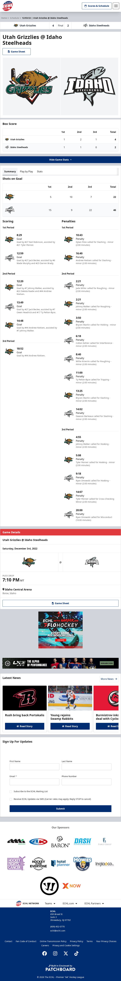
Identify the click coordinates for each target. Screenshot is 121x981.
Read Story (26, 726)
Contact (8, 941)
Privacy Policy (76, 941)
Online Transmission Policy (53, 941)
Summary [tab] (10, 171)
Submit (60, 808)
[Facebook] (44, 953)
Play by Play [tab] (26, 171)
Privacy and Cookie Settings (66, 945)
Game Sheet (18, 51)
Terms (90, 941)
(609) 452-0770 (57, 926)
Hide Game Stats (59, 159)
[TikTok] (76, 953)
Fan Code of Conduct (26, 941)
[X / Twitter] (66, 953)
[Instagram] (55, 953)
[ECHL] (7, 5)
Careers (45, 945)
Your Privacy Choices (106, 941)
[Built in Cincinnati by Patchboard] (60, 968)
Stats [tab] (40, 171)
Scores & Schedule (98, 6)
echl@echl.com (57, 930)
